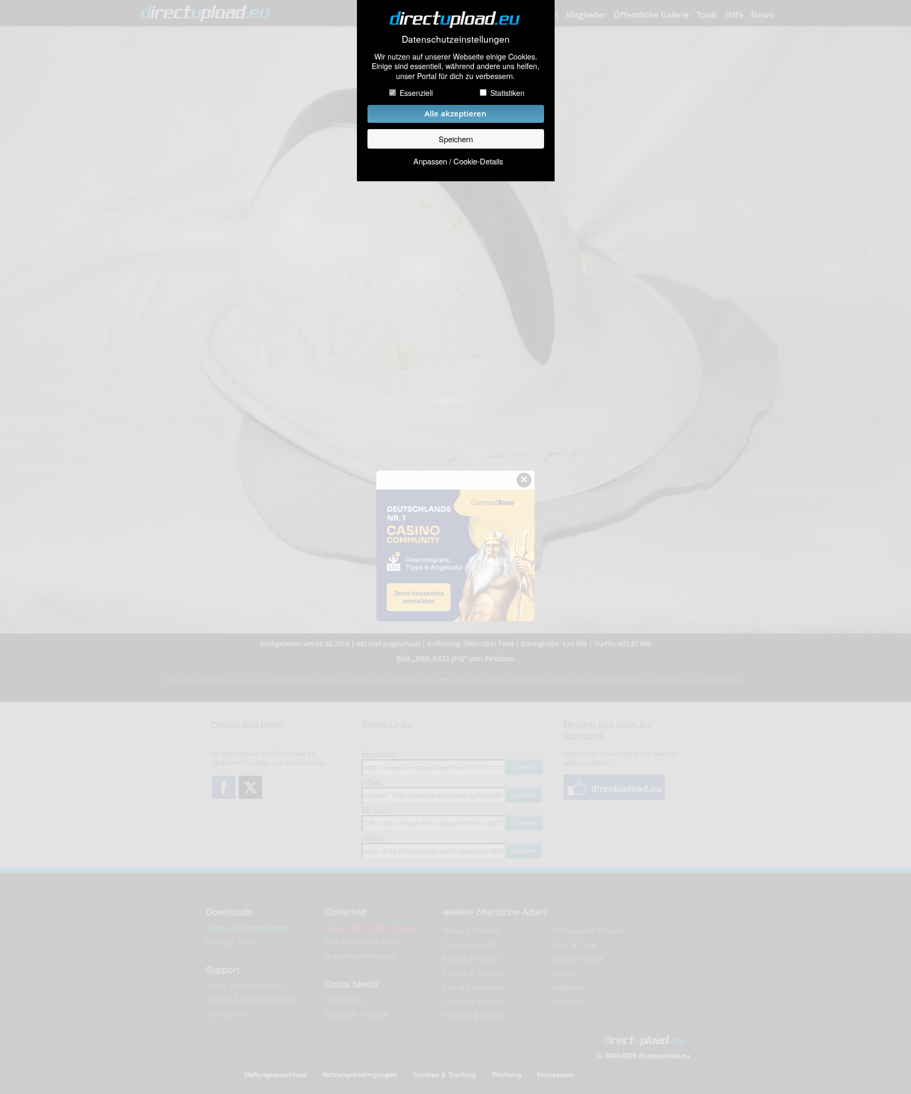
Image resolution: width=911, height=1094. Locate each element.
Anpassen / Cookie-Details (458, 161)
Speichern (456, 138)
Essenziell (416, 92)
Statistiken (507, 92)
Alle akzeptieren (455, 114)
